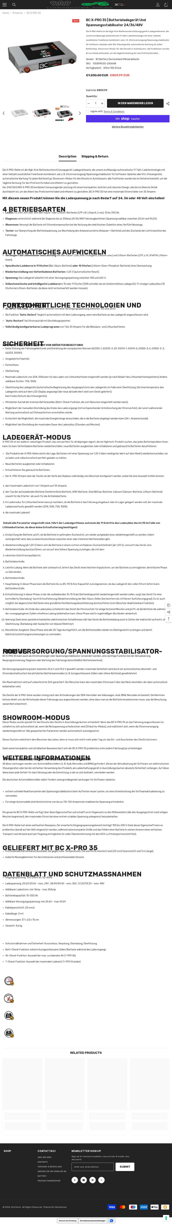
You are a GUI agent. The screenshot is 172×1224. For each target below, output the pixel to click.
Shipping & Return (94, 156)
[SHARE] (166, 104)
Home (6, 13)
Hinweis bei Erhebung (67, 1221)
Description (67, 156)
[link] (22, 1118)
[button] (3, 113)
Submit (125, 1166)
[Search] (14, 5)
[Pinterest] (92, 1180)
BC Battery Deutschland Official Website (117, 59)
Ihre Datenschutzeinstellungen (92, 1221)
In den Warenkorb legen (135, 103)
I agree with (96, 111)
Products (18, 13)
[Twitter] (101, 1180)
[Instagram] (83, 1180)
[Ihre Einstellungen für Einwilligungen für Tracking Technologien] (166, 1218)
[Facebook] (75, 1180)
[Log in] (158, 5)
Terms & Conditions (114, 111)
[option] (42, 56)
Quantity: (91, 96)
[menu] (5, 5)
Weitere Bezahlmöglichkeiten (128, 126)
